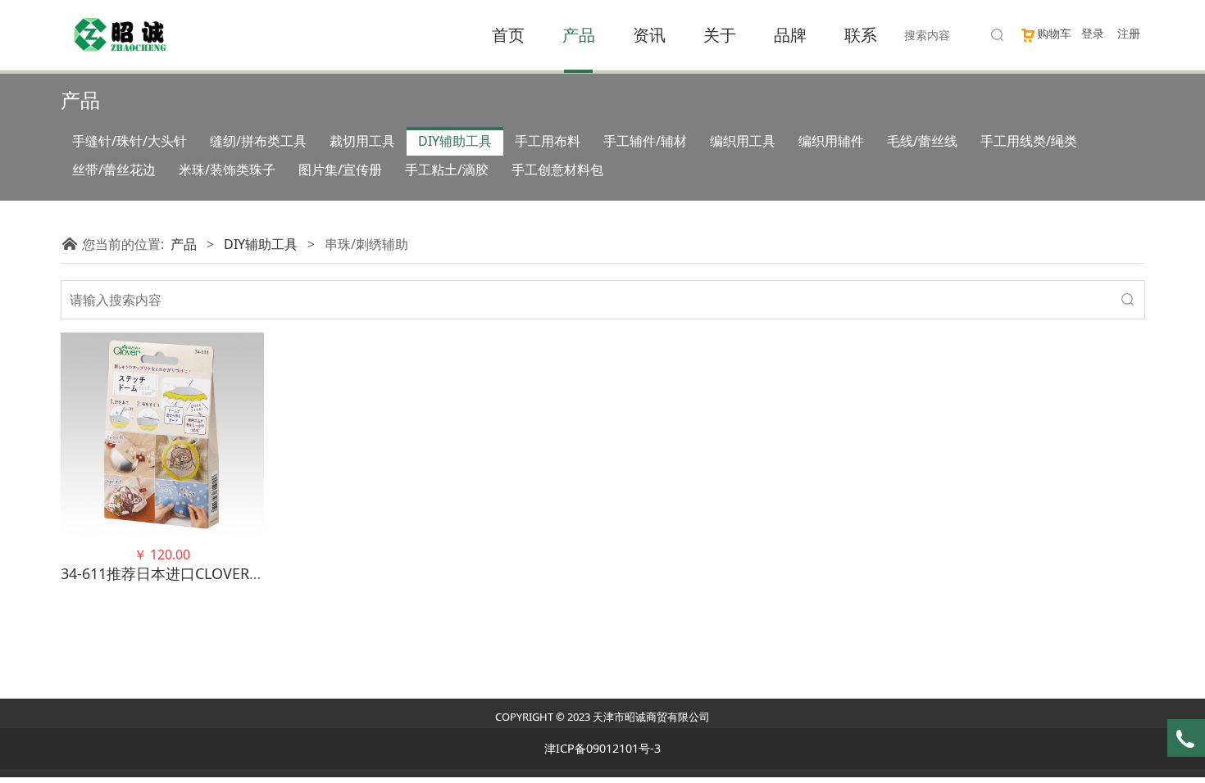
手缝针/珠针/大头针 (129, 141)
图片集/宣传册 (340, 170)
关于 (719, 35)
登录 (1092, 33)
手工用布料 (547, 141)
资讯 (649, 35)
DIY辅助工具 (455, 141)
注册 (1128, 33)
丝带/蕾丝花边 (114, 170)
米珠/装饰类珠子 (227, 170)
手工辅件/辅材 (645, 141)
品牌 (790, 35)
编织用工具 (742, 141)
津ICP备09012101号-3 (602, 748)
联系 (860, 35)
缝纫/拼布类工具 (258, 141)
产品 (578, 35)
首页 (508, 35)
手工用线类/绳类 (1028, 141)
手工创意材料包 (557, 170)
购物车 (1054, 33)
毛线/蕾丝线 (922, 141)
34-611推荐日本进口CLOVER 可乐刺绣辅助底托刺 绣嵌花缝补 (262, 573)
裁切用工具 (362, 141)
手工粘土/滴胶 (447, 170)
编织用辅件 (831, 141)
